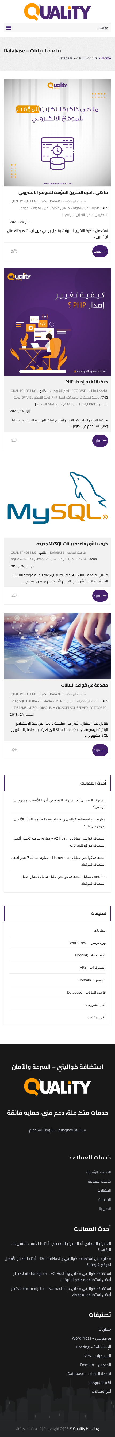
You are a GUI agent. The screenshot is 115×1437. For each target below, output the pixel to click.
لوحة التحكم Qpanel (36, 397)
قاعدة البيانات (90, 701)
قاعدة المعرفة (99, 1181)
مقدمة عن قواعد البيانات (84, 685)
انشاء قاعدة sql (22, 559)
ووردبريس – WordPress (88, 942)
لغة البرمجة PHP (75, 404)
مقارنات (100, 930)
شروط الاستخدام (42, 1129)
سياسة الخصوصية (72, 1129)
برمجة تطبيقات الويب (85, 397)
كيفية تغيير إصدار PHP (86, 382)
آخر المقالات (96, 1017)
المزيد (98, 251)
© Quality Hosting (84, 1428)
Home (106, 58)
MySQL (33, 708)
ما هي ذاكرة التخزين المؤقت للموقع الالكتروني (63, 192)
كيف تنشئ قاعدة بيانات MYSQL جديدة (72, 543)
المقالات (104, 1190)
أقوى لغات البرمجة (49, 404)
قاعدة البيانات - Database (68, 201)
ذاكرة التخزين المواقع (79, 214)
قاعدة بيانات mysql (48, 559)
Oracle (45, 708)
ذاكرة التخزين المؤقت (85, 208)
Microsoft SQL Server (70, 708)
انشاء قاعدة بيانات (76, 559)
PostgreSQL (98, 708)
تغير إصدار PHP (61, 397)
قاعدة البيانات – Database (86, 992)
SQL (22, 701)
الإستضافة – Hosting (90, 955)
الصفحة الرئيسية (98, 1172)
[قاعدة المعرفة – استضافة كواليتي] (57, 11)
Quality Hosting (23, 201)
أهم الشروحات (59, 391)
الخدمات (104, 1199)
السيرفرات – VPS (93, 967)
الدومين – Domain (92, 980)
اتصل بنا (105, 1208)
